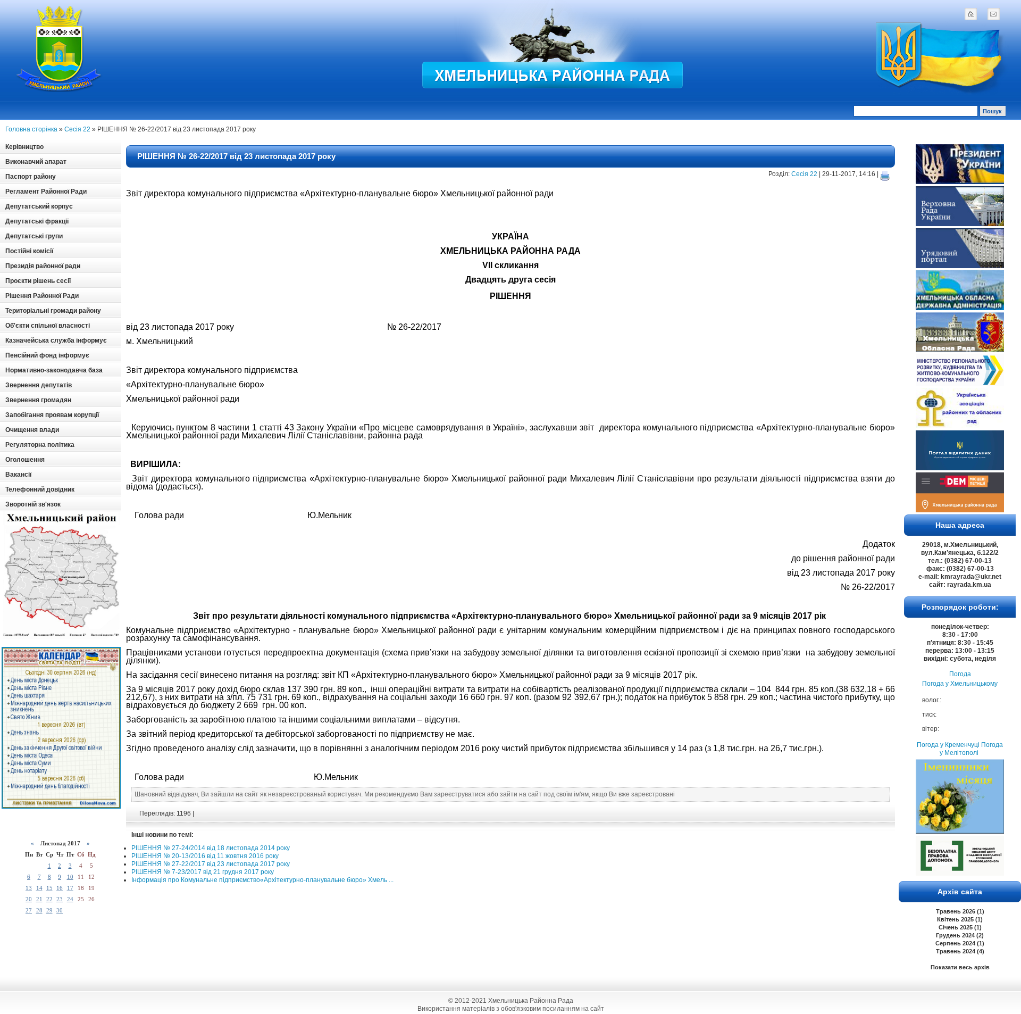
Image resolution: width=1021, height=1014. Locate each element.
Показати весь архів (960, 967)
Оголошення (25, 459)
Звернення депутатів (38, 385)
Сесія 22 (77, 129)
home (970, 14)
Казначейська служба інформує (56, 340)
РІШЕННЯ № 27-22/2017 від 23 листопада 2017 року (210, 864)
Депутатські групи (34, 236)
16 (59, 888)
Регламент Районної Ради (46, 191)
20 (29, 899)
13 (29, 888)
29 (49, 910)
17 (70, 888)
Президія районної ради (42, 266)
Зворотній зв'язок (33, 504)
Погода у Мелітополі (971, 749)
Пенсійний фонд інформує (47, 355)
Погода (960, 674)
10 (70, 877)
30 (59, 910)
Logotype (59, 48)
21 (39, 899)
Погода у (960, 683)
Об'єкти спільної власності (47, 325)
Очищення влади (32, 430)
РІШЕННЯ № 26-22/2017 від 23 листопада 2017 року (236, 156)
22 (49, 899)
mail (993, 14)
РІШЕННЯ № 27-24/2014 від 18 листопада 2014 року (210, 848)
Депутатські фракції (37, 221)
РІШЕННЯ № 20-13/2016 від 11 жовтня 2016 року (205, 856)
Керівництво (24, 147)
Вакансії (18, 474)
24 (70, 899)
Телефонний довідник (39, 489)
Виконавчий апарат (35, 161)
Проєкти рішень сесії (38, 281)
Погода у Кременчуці (948, 745)
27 (29, 910)
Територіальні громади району (53, 310)
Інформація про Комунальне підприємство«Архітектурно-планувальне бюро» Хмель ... (262, 880)
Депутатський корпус (39, 206)
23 (59, 899)
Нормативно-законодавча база (54, 370)
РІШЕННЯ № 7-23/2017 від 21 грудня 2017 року (202, 872)
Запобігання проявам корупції (52, 415)
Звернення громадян (38, 400)
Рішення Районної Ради (42, 296)
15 (49, 888)
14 (39, 888)
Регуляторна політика (39, 444)
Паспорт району (30, 176)
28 (39, 910)
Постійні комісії (29, 251)
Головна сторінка (31, 129)
